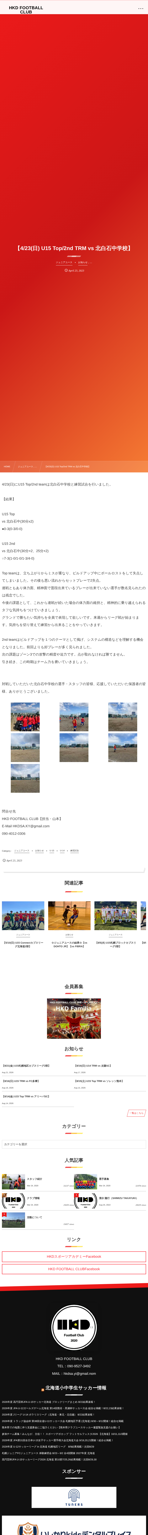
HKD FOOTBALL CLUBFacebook (74, 1269)
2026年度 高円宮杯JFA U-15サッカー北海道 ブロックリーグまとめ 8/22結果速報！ (49, 1401)
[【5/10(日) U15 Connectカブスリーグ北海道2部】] (23, 915)
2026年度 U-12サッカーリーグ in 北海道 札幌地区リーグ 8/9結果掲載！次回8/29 (48, 1446)
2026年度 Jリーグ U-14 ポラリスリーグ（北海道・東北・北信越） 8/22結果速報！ (48, 1414)
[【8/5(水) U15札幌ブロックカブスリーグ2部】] (115, 915)
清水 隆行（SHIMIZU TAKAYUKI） (118, 1198)
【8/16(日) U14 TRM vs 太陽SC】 (93, 1065)
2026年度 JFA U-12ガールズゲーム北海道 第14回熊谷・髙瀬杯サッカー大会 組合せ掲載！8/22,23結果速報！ (63, 1408)
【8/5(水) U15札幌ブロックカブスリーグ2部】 (115, 944)
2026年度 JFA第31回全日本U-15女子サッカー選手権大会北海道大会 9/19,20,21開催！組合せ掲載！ (58, 1440)
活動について (34, 1217)
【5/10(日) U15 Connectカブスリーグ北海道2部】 (23, 944)
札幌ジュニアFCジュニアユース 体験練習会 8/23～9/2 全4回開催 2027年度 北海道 (48, 1453)
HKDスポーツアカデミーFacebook (74, 1256)
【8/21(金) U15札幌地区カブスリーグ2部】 (26, 1065)
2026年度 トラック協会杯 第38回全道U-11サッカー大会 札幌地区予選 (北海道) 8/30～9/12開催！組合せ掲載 (63, 1421)
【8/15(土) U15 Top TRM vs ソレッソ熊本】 (99, 1081)
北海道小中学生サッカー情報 (76, 1388)
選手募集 (104, 1178)
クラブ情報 (33, 1198)
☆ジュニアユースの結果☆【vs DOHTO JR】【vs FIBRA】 (69, 944)
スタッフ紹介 (34, 1178)
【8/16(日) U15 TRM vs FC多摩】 (21, 1081)
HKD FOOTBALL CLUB (26, 10)
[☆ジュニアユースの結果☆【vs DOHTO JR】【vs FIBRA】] (69, 915)
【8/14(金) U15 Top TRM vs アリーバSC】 (26, 1096)
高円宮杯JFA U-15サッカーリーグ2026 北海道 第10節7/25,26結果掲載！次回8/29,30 (49, 1459)
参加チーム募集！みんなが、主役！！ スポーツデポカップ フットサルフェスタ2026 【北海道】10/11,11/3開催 (65, 1434)
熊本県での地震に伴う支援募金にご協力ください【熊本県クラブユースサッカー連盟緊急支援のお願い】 (61, 1427)
